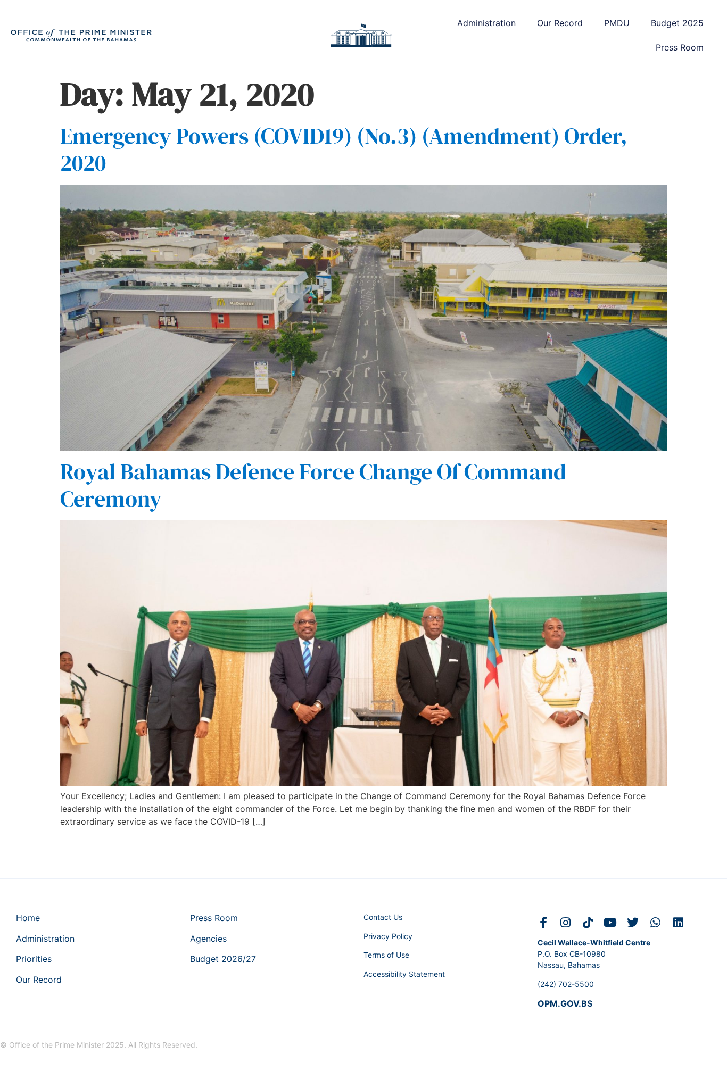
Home (28, 917)
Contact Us (382, 917)
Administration (486, 23)
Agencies (208, 938)
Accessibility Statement (404, 973)
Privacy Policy (387, 936)
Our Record (560, 23)
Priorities (34, 958)
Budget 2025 (677, 23)
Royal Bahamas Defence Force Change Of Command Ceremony (313, 484)
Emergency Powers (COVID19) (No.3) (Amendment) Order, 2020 (343, 149)
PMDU (617, 23)
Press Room (680, 47)
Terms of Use (386, 954)
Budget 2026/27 (223, 958)
